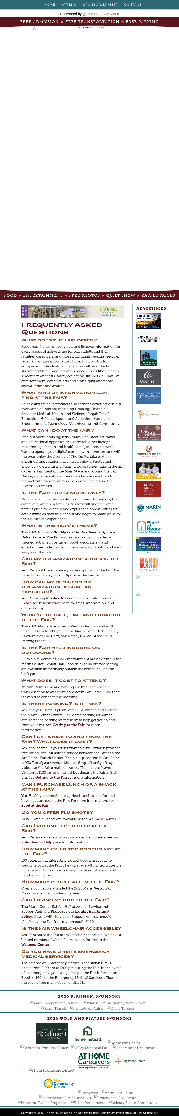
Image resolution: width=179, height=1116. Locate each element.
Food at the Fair (35, 806)
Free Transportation (93, 21)
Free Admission (39, 21)
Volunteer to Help (36, 842)
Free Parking (142, 21)
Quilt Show (120, 295)
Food (10, 295)
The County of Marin (103, 14)
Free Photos (84, 295)
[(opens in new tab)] (45, 1048)
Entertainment (43, 295)
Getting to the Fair (69, 725)
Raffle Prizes (158, 295)
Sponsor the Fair (80, 575)
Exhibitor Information (41, 603)
